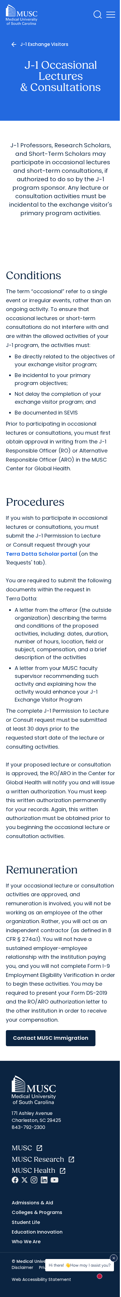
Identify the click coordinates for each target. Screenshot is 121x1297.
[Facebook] (15, 1180)
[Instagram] (34, 1180)
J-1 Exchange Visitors (44, 44)
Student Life (26, 1222)
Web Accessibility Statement (41, 1279)
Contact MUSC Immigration (50, 1038)
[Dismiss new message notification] (113, 1258)
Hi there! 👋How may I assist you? (79, 1265)
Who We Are (26, 1241)
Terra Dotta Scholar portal (41, 553)
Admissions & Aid (32, 1202)
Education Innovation (37, 1232)
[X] (24, 1180)
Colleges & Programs (37, 1212)
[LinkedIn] (44, 1180)
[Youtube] (54, 1180)
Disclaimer (22, 1267)
